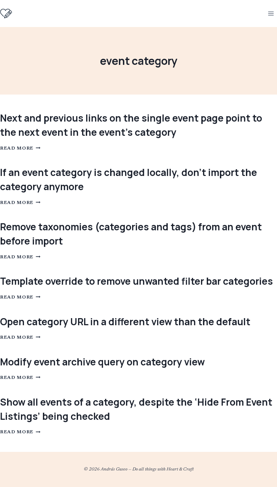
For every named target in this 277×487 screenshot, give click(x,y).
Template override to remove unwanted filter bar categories (136, 281)
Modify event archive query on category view (102, 361)
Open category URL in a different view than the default (125, 321)
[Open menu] (271, 13)
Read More (20, 148)
